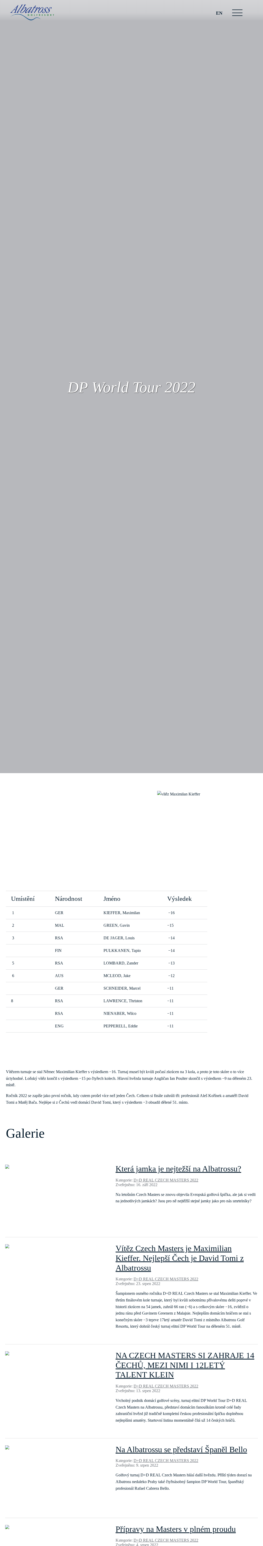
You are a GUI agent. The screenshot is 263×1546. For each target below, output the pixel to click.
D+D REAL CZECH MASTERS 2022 (166, 1180)
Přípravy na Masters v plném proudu (176, 1529)
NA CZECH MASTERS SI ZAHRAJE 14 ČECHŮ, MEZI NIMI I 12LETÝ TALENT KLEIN (185, 1365)
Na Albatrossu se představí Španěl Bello (181, 1449)
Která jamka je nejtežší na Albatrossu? (178, 1168)
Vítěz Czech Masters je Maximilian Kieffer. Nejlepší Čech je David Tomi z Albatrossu (180, 1258)
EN (219, 13)
